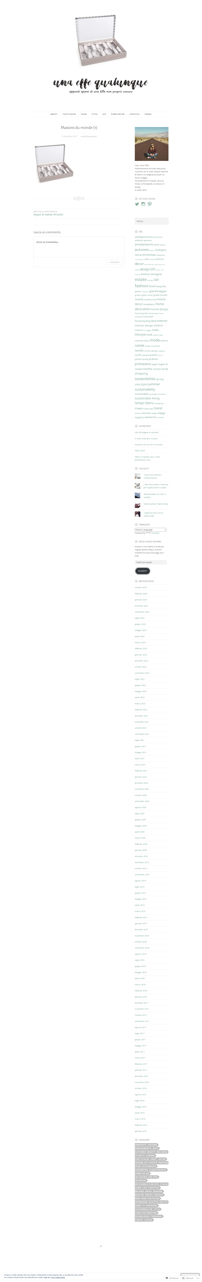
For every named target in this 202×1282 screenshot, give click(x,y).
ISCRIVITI (142, 571)
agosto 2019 (140, 880)
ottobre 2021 (141, 728)
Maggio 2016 (140, 1106)
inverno (139, 330)
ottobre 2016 (141, 1088)
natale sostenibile (152, 346)
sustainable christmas (157, 394)
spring (160, 379)
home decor (142, 1173)
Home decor (117, 114)
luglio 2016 (139, 1100)
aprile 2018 (140, 978)
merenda (139, 340)
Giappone (145, 292)
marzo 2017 (140, 1057)
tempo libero (144, 403)
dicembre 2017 (141, 1003)
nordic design (151, 350)
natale (139, 345)
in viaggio (147, 330)
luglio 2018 (139, 960)
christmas (149, 255)
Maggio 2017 (140, 1045)
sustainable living (147, 398)
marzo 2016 (140, 1119)
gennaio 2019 (141, 923)
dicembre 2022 (141, 660)
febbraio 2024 (141, 593)
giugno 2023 (140, 624)
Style (95, 114)
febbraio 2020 (141, 844)
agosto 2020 (140, 807)
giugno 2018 (140, 966)
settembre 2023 (142, 612)
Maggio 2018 (140, 972)
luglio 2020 (139, 813)
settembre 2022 (142, 673)
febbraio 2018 (141, 990)
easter (158, 270)
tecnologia (142, 1216)
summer (153, 384)
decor (139, 263)
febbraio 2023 (141, 648)
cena (138, 255)
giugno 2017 (140, 1039)
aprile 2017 (140, 1051)
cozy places (139, 259)
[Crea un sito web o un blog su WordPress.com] (101, 1246)
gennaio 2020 (141, 850)
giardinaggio (158, 291)
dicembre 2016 (141, 1076)
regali (154, 364)
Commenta (114, 262)
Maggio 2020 (140, 825)
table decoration (146, 1212)
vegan (154, 413)
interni (158, 325)
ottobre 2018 (141, 941)
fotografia (160, 286)
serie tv (140, 1205)
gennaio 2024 (141, 599)
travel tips (148, 408)
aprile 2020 (140, 831)
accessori (157, 237)
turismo (138, 413)
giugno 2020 (140, 819)
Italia (155, 330)
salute (163, 1202)
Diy (104, 114)
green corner (147, 295)
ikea (153, 321)
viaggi (161, 413)
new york (140, 1198)
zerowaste (160, 417)
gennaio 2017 (141, 1070)
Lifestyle (134, 114)
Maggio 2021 (140, 752)
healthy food (150, 299)
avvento (152, 250)
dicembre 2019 (141, 856)
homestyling (142, 321)
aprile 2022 (140, 697)
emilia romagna (151, 274)
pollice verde (141, 359)
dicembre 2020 (141, 783)
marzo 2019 (140, 911)
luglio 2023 (139, 618)
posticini (153, 1198)
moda (155, 340)
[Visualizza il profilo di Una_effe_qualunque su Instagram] (143, 204)
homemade (153, 313)
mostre (139, 1195)
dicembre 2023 (141, 606)
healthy (139, 299)
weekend (150, 417)
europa (150, 280)
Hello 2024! (140, 450)
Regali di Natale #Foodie (48, 213)
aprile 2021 (140, 758)
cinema (150, 1155)
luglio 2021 (139, 740)
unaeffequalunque (89, 136)
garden (138, 291)
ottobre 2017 (141, 1015)
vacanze (146, 413)
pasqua (145, 355)
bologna (160, 250)
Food (84, 114)
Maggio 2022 (140, 691)
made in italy (158, 335)
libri (138, 1187)
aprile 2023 (140, 636)
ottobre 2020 (141, 795)
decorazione (149, 264)
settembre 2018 (142, 948)
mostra (164, 340)
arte (156, 244)
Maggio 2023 (140, 630)
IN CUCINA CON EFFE (146, 1177)
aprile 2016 (140, 1112)
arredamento (144, 244)
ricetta (147, 369)
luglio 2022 (139, 679)
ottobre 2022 (141, 666)
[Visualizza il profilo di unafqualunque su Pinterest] (150, 204)
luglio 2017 (139, 1033)
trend (158, 408)
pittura (160, 355)
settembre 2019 (142, 874)
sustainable (142, 393)
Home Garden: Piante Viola (156, 504)
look (149, 334)
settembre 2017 (142, 1021)
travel (148, 114)
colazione (160, 255)
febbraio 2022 (141, 709)
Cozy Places (69, 114)
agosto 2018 (140, 954)
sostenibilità (145, 378)
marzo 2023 (140, 642)
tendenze (159, 403)
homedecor (149, 304)
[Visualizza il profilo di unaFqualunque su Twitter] (137, 204)
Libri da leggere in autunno (147, 432)
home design (159, 309)
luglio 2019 (139, 887)
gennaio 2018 (141, 996)
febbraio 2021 (141, 770)
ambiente (139, 240)
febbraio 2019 (141, 917)
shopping (141, 373)
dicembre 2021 (141, 715)
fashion (141, 285)
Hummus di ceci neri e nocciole (148, 444)
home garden (141, 313)
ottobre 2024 (141, 587)
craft (146, 259)
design (145, 269)
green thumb (160, 295)
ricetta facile (160, 369)
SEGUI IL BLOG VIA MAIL (150, 541)
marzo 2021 (140, 764)
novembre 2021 (142, 722)
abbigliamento (144, 236)
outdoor (161, 351)
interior (162, 321)
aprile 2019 (140, 905)
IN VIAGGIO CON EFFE (147, 1184)
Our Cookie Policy (58, 1277)
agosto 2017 (140, 1027)
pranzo (153, 359)
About (54, 114)
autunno (142, 249)
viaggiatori (139, 417)
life (144, 1187)
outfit (138, 355)
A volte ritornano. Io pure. (146, 438)
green (138, 295)
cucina (151, 259)
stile (137, 384)
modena (157, 1191)
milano (146, 340)
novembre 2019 (142, 862)
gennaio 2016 (141, 1131)
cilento (140, 1155)
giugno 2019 (140, 893)
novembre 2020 (142, 789)
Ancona (152, 1144)
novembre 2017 (142, 1009)
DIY (152, 269)
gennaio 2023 (141, 654)
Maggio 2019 (140, 899)
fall (156, 280)
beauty (151, 1152)
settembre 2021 (142, 734)
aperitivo (148, 240)
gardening (141, 1169)
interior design (144, 325)
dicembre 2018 (141, 929)
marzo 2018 (140, 984)
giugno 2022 (140, 685)
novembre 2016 (142, 1082)
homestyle (148, 316)
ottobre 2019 (141, 868)
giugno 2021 (140, 746)
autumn (163, 245)
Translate (155, 533)
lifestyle (140, 334)
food (152, 286)
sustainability (145, 389)
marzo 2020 (140, 838)
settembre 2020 (142, 801)
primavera (143, 364)
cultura (159, 259)
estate (141, 279)
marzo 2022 (140, 703)
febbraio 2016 (141, 1125)
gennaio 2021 (141, 777)
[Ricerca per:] (152, 221)
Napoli (149, 1195)
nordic (139, 350)
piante (153, 355)
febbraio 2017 (141, 1064)
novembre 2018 (142, 935)
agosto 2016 (140, 1094)
